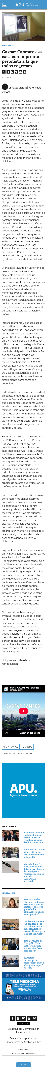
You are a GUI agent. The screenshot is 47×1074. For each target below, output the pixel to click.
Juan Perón (9, 754)
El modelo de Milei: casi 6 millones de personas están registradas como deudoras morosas (34, 837)
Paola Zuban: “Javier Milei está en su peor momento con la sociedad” (34, 853)
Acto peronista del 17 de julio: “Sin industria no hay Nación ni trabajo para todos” (33, 945)
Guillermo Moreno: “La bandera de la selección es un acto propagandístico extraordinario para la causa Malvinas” (34, 927)
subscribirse (23, 1023)
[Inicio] (27, 4)
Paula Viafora (25, 754)
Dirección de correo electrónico (23, 1054)
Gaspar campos (10, 747)
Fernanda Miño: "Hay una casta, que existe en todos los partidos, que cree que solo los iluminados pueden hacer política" (34, 907)
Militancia (8, 45)
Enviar (23, 1064)
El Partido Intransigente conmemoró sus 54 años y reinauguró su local (34, 962)
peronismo (27, 747)
